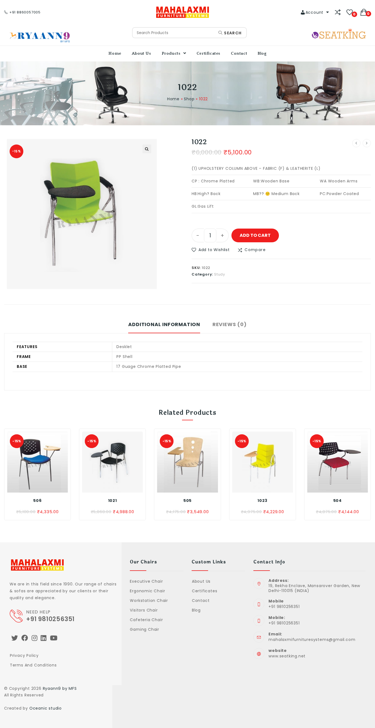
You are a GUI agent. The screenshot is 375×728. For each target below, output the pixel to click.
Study (219, 274)
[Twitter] (14, 638)
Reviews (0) (229, 324)
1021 (112, 500)
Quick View (49, 487)
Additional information (164, 324)
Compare (255, 249)
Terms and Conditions (33, 665)
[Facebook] (24, 638)
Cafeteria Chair (146, 620)
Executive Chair (146, 581)
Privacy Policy (24, 655)
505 (187, 500)
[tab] (164, 327)
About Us (201, 581)
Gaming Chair (144, 629)
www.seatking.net (287, 656)
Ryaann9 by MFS (60, 688)
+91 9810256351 (50, 619)
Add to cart (255, 235)
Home (173, 99)
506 (37, 500)
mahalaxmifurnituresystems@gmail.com (311, 639)
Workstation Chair (149, 600)
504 (337, 500)
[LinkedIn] (44, 638)
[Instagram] (35, 638)
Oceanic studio (45, 708)
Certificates (204, 591)
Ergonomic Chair (147, 591)
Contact (200, 600)
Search (232, 33)
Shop (189, 99)
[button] (211, 249)
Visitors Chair (144, 610)
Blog (196, 610)
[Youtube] (54, 638)
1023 (262, 500)
